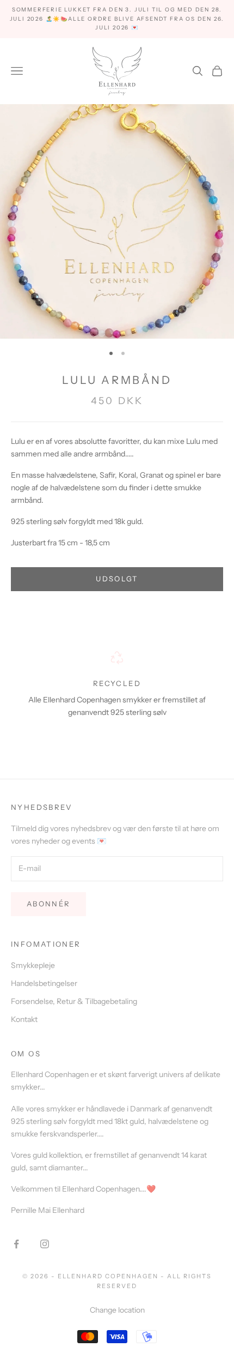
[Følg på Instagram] (44, 1243)
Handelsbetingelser (44, 983)
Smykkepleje (33, 965)
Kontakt (24, 1019)
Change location (117, 1310)
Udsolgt (117, 578)
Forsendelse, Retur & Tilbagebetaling (74, 1001)
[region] (117, 694)
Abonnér (48, 903)
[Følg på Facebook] (16, 1243)
